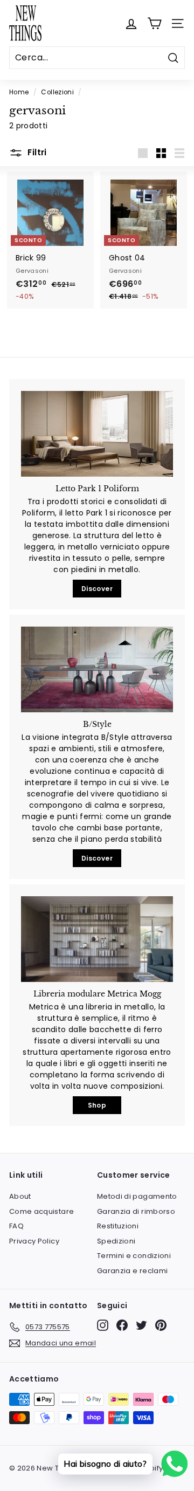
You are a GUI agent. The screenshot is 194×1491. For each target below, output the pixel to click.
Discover (97, 588)
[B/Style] (97, 669)
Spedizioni (116, 1241)
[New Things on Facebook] (122, 1325)
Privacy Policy (34, 1241)
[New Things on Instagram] (102, 1325)
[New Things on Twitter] (141, 1325)
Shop (97, 1105)
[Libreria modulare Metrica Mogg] (97, 939)
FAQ (16, 1226)
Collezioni (57, 92)
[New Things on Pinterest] (161, 1325)
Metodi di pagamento (137, 1196)
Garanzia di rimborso (136, 1211)
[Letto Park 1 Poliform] (97, 434)
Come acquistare (41, 1211)
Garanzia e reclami (132, 1271)
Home (19, 92)
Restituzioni (117, 1226)
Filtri (36, 152)
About (20, 1196)
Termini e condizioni (134, 1255)
